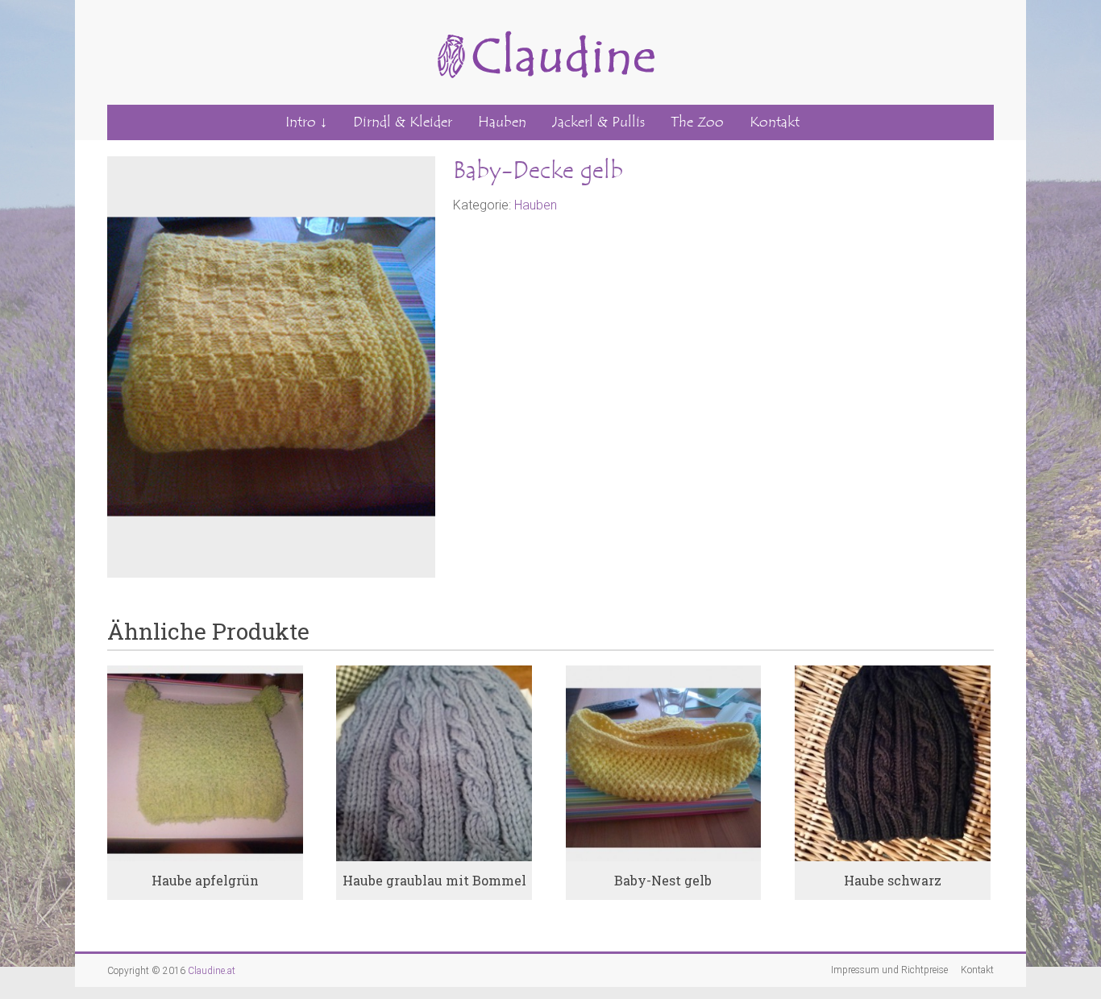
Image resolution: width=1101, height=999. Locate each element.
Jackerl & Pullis (598, 122)
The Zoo (697, 122)
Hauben (502, 122)
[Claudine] (542, 21)
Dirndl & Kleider (402, 122)
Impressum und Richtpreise (889, 970)
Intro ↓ (306, 122)
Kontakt (775, 122)
